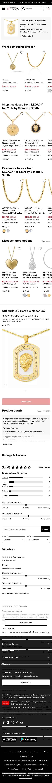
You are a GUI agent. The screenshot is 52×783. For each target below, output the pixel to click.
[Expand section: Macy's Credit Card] (26, 650)
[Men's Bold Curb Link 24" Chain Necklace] (13, 192)
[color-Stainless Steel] (8, 230)
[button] (26, 362)
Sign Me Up (26, 682)
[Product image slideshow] (26, 362)
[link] (13, 85)
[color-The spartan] (49, 90)
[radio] (50, 91)
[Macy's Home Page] (13, 8)
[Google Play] (28, 739)
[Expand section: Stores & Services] (26, 657)
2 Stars (5, 491)
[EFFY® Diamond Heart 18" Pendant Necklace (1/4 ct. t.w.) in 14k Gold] (12, 258)
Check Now (31, 707)
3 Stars (5, 487)
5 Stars (5, 477)
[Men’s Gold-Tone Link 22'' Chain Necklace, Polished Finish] (36, 63)
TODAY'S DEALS (9, 2)
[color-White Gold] (24, 295)
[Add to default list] (21, 52)
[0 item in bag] (48, 8)
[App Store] (9, 739)
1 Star (5, 496)
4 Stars (5, 482)
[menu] (3, 8)
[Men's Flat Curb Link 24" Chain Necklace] (36, 192)
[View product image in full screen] (5, 385)
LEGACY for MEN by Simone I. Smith (20, 316)
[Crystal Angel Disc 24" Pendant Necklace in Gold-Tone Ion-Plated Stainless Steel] (13, 125)
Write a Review (44, 467)
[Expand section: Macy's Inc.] (26, 664)
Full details (26, 36)
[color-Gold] (28, 295)
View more (7, 444)
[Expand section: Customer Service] (26, 644)
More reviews (26, 622)
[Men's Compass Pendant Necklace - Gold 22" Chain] (13, 63)
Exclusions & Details (18, 707)
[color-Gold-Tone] (4, 230)
